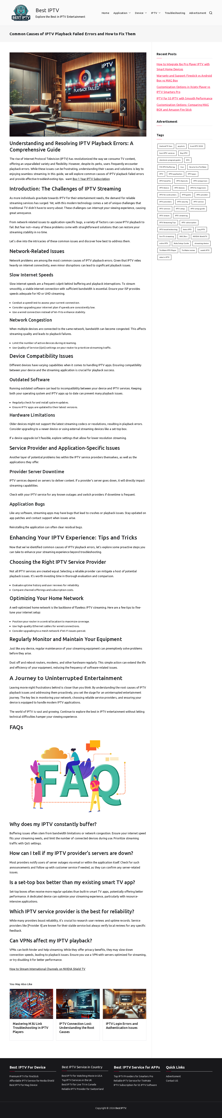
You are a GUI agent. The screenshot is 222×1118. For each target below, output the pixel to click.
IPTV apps (192, 174)
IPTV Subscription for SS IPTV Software (135, 1085)
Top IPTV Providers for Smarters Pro (133, 1076)
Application (120, 12)
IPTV (154, 12)
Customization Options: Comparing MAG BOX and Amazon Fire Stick (183, 107)
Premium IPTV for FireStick (24, 1076)
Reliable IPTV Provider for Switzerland (83, 1089)
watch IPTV (205, 250)
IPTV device (164, 188)
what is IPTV (164, 257)
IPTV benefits (165, 181)
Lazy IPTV (201, 229)
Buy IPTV (183, 153)
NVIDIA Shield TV (200, 236)
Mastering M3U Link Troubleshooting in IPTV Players (30, 1027)
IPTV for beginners (198, 188)
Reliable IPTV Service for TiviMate (132, 1080)
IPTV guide (186, 195)
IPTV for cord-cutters (167, 195)
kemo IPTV (187, 229)
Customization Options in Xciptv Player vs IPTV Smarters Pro (183, 89)
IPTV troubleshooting (168, 229)
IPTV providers (165, 202)
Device (139, 12)
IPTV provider (202, 195)
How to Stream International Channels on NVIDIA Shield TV (47, 969)
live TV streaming (166, 236)
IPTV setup (180, 209)
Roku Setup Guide (181, 243)
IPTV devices (179, 188)
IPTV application (175, 174)
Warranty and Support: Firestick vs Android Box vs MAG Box (184, 78)
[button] (129, 13)
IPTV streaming (181, 216)
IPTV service (199, 202)
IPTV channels (182, 181)
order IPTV (163, 243)
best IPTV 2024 (196, 146)
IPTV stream (164, 216)
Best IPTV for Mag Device (24, 1085)
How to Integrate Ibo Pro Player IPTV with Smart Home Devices (183, 67)
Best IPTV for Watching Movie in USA (82, 1075)
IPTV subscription (189, 222)
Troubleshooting (175, 12)
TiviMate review (188, 250)
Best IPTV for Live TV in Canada (79, 1084)
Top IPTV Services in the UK (77, 1080)
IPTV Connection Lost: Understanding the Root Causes (76, 1027)
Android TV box (165, 146)
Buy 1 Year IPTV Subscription (91, 178)
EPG (188, 160)
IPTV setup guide (198, 209)
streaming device (201, 243)
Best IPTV (47, 10)
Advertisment (197, 12)
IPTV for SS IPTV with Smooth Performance (184, 98)
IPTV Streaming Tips (167, 222)
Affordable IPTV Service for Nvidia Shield (32, 1080)
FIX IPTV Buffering (167, 167)
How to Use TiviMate (197, 167)
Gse (182, 167)
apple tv (181, 146)
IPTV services (164, 209)
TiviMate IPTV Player (167, 250)
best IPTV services (167, 153)
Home (105, 12)
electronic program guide (170, 160)
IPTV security (182, 202)
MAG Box (183, 236)
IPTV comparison (200, 181)
